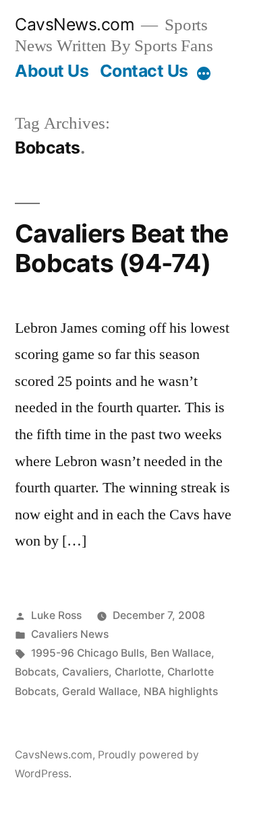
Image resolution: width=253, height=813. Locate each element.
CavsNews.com (74, 24)
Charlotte (138, 671)
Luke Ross (56, 615)
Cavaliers (85, 671)
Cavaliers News (70, 634)
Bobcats (35, 671)
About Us (51, 71)
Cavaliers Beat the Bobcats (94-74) (122, 248)
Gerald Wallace (100, 691)
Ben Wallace (180, 653)
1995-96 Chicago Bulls (87, 653)
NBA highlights (181, 691)
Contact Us (144, 71)
